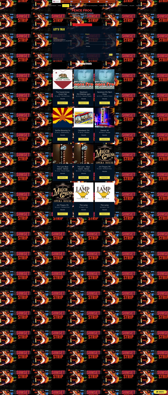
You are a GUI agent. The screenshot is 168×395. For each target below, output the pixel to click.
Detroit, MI (105, 130)
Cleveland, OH (83, 130)
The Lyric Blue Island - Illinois (62, 168)
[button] (120, 2)
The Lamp (84, 205)
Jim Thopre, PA (105, 167)
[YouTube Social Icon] (109, 4)
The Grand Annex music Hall (62, 93)
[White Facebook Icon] (113, 4)
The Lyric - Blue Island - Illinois (83, 168)
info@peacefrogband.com (59, 40)
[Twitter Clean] (111, 4)
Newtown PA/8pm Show (104, 93)
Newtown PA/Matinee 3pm (83, 93)
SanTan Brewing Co (62, 130)
